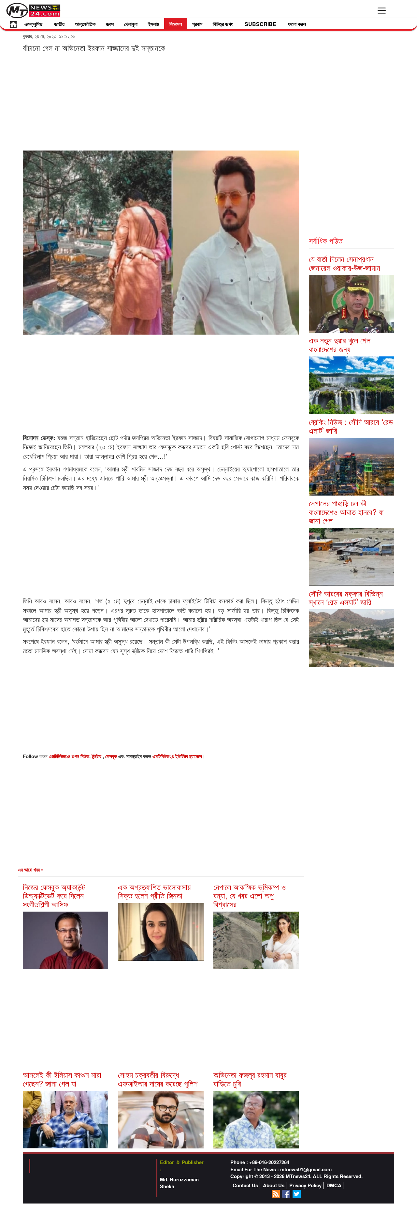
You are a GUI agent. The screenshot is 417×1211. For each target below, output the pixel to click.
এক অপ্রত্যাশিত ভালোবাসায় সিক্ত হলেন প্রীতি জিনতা (154, 891)
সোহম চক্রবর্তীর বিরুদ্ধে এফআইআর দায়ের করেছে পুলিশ (157, 1078)
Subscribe (260, 24)
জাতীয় (59, 24)
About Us (273, 1185)
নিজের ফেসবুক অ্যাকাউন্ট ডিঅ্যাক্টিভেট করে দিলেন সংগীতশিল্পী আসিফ (54, 895)
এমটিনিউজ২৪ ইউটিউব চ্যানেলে (177, 756)
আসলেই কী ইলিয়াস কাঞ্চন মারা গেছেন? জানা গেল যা (62, 1078)
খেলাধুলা (130, 24)
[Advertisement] (161, 101)
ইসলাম (153, 24)
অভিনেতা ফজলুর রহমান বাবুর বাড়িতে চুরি (250, 1078)
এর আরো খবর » (31, 869)
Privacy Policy (305, 1185)
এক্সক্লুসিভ (33, 24)
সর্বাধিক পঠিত (325, 240)
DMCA (333, 1185)
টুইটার (97, 756)
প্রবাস (197, 24)
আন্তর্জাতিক (85, 24)
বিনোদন (175, 24)
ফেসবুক (111, 756)
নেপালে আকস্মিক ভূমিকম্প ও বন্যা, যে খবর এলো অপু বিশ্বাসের (249, 895)
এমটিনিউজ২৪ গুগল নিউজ (69, 756)
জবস (110, 24)
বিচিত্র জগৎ (223, 24)
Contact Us (245, 1185)
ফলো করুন (297, 24)
